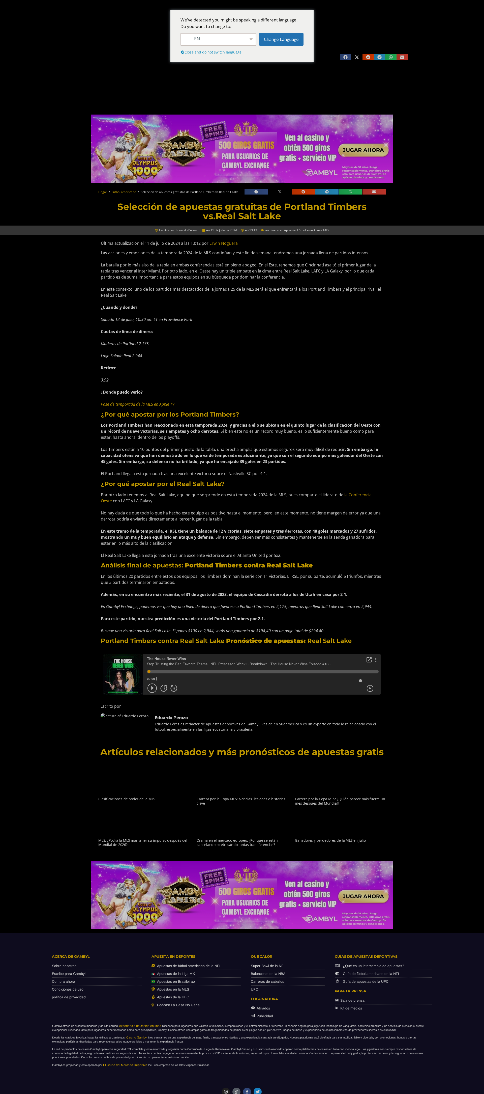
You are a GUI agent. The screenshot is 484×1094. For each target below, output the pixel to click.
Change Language (281, 39)
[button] (345, 57)
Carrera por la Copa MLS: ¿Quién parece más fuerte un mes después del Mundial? (340, 801)
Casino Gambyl (136, 1037)
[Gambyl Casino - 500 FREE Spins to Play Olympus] (242, 181)
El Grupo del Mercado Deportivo (125, 1065)
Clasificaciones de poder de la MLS (126, 799)
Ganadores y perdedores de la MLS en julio (330, 840)
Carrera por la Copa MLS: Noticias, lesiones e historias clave (241, 801)
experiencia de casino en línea (140, 1026)
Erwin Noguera (223, 243)
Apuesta (290, 230)
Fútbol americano (124, 192)
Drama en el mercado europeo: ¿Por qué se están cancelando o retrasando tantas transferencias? (237, 842)
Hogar (102, 192)
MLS (326, 230)
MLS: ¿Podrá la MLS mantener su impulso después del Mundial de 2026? (142, 842)
